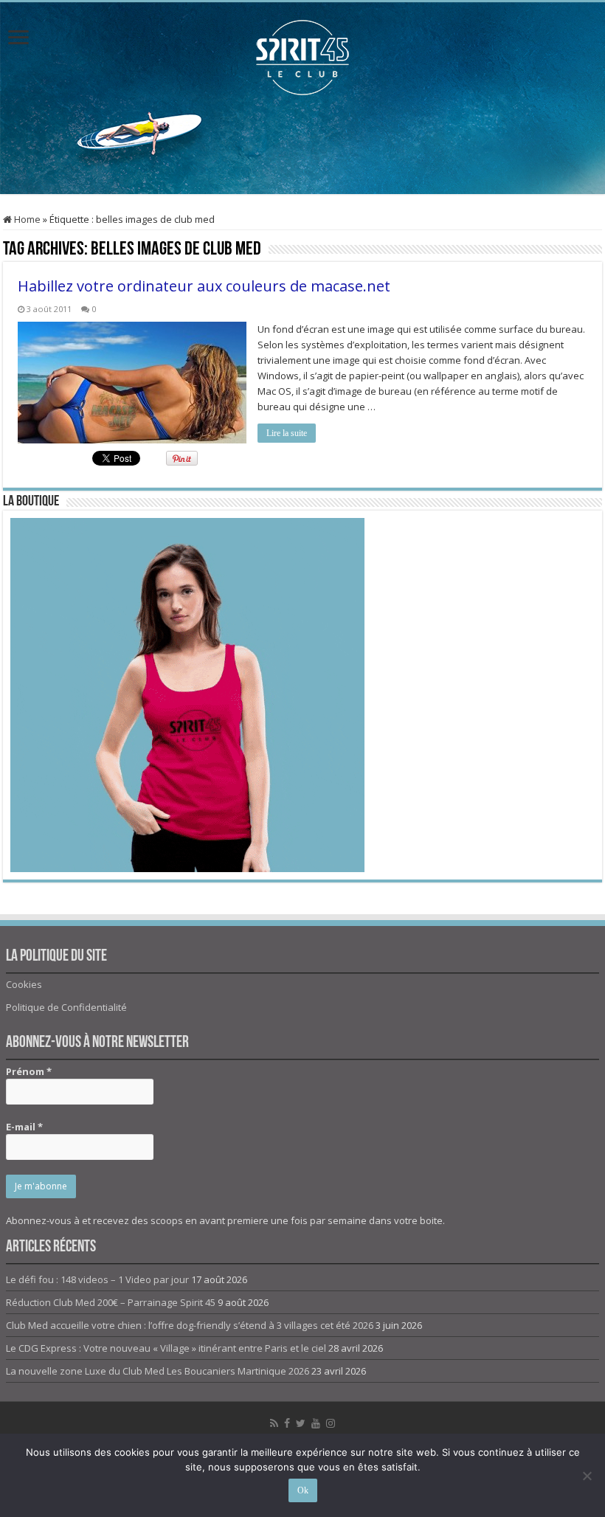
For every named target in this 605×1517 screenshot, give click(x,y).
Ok (302, 1490)
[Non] (586, 1475)
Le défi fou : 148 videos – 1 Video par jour (97, 1279)
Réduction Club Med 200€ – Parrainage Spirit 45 (110, 1302)
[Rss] (274, 1423)
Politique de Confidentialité (66, 1007)
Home (26, 219)
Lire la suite (286, 433)
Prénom (29, 1071)
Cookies (24, 984)
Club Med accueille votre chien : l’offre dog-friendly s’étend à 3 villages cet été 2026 (189, 1325)
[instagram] (330, 1423)
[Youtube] (316, 1423)
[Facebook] (287, 1423)
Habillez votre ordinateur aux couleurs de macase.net (204, 286)
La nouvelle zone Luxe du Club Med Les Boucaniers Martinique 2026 (157, 1371)
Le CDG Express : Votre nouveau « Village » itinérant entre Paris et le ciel (166, 1348)
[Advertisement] (302, 146)
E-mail (24, 1126)
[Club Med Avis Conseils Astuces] (302, 54)
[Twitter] (300, 1423)
